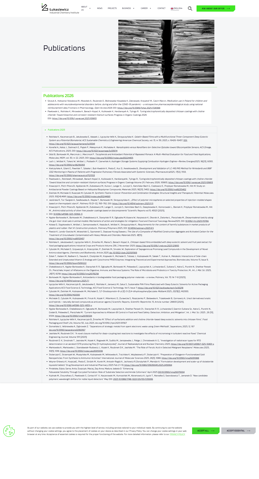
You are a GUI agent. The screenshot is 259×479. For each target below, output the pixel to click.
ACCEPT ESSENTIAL (236, 431)
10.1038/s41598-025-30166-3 (67, 214)
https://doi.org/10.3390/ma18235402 (168, 189)
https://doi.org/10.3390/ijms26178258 (80, 273)
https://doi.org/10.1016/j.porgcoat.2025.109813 (74, 118)
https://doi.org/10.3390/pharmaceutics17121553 (72, 175)
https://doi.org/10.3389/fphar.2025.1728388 (138, 108)
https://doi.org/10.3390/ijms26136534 (73, 316)
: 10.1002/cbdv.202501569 (124, 252)
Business (126, 8)
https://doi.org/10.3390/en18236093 (67, 165)
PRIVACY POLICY (177, 434)
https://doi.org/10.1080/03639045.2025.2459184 (148, 365)
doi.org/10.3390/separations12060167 (67, 330)
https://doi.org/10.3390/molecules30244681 (88, 196)
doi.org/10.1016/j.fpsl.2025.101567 (111, 323)
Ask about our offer (213, 8)
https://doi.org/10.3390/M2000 (64, 295)
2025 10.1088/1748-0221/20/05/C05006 (133, 379)
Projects (112, 8)
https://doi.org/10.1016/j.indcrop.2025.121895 (157, 245)
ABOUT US (84, 8)
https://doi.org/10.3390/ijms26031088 (180, 358)
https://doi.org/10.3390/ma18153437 (66, 238)
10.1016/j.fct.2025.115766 (197, 221)
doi (110, 252)
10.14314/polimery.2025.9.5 (141, 228)
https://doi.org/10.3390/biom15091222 (67, 263)
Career (144, 8)
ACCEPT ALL (203, 431)
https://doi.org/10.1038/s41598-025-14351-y (70, 305)
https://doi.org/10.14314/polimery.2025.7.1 (69, 280)
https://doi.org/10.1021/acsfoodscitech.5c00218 (160, 288)
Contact (161, 8)
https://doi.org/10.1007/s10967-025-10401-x (192, 344)
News (99, 8)
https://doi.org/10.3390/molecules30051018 (81, 351)
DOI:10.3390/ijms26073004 (171, 372)
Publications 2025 (56, 129)
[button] (190, 8)
